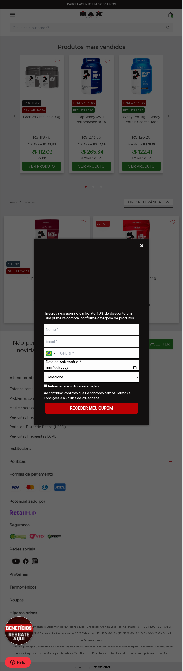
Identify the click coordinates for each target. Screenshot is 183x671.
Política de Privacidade (82, 398)
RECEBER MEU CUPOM (91, 407)
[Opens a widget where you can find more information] (18, 663)
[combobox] (51, 353)
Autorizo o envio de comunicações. (73, 386)
